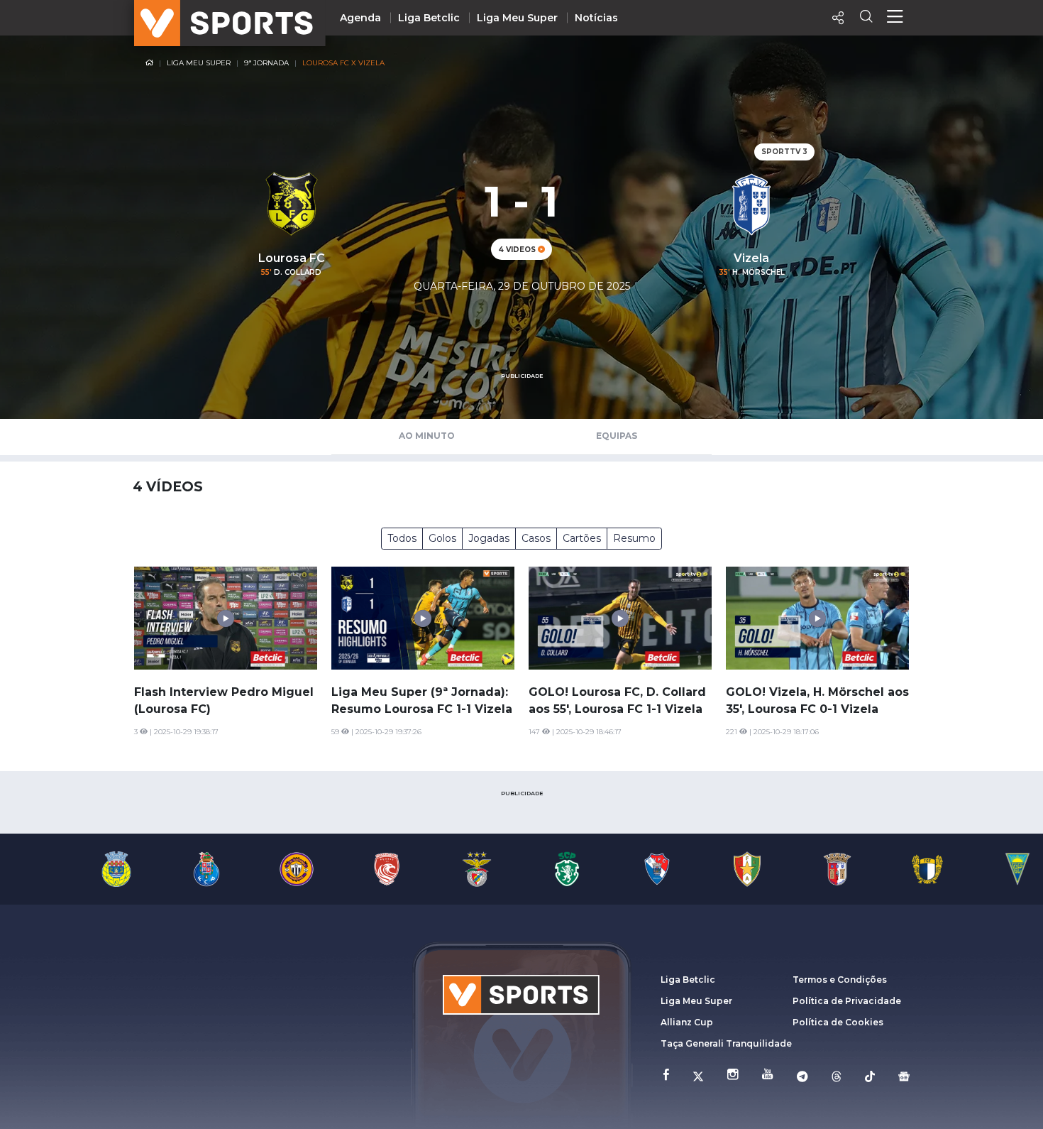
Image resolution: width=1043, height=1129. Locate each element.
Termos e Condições (840, 979)
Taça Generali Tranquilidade (726, 1043)
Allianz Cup (687, 1022)
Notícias (596, 17)
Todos (401, 538)
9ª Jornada (266, 62)
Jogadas (488, 538)
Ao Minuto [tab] (427, 435)
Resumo (634, 538)
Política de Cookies (838, 1022)
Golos (442, 538)
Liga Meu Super (517, 17)
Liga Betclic (429, 17)
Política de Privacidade (847, 1001)
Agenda (360, 17)
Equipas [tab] (616, 435)
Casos (536, 538)
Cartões (582, 538)
